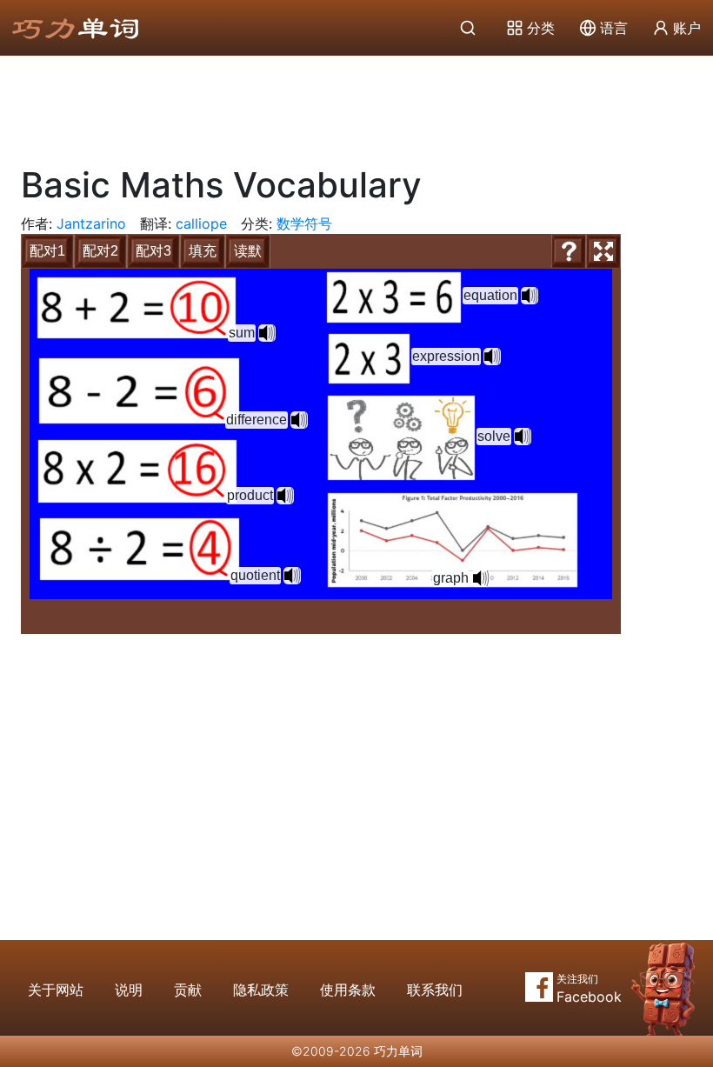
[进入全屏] (603, 251)
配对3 (153, 250)
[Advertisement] (356, 104)
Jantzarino (91, 223)
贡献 (188, 989)
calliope (201, 223)
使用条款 (348, 989)
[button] (267, 333)
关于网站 (55, 989)
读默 (248, 250)
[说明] (568, 251)
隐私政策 (261, 989)
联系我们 (435, 989)
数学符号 (304, 223)
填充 (203, 250)
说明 (129, 989)
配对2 (100, 250)
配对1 (47, 250)
